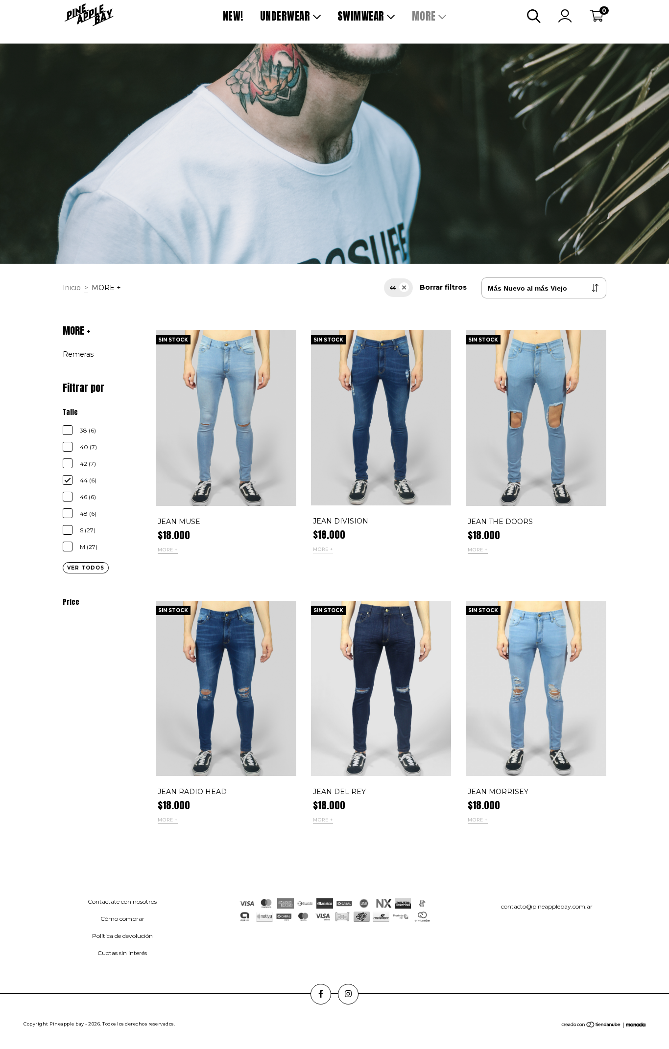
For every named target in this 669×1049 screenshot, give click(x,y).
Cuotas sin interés (122, 953)
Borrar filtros (443, 287)
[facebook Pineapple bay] (321, 994)
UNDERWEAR (286, 16)
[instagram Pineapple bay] (348, 994)
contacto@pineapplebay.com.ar (547, 906)
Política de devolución (122, 935)
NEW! (233, 16)
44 (393, 288)
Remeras (78, 354)
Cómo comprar (122, 918)
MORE (425, 16)
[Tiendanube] (591, 1025)
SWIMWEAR (362, 16)
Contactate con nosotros (122, 901)
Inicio (72, 287)
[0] (596, 18)
